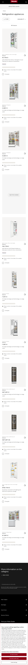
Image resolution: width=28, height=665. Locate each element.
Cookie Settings (14, 662)
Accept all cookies (14, 654)
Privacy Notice (10, 651)
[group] (14, 52)
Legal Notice (3, 651)
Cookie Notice (16, 651)
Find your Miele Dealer (8, 621)
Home (4, 10)
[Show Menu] (3, 2)
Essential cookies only (14, 658)
